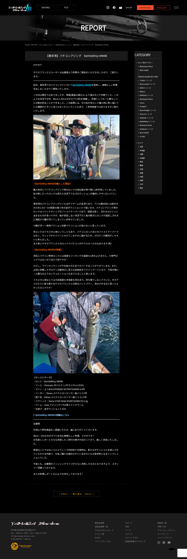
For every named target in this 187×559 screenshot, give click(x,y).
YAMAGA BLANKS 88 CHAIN (148, 76)
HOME (27, 45)
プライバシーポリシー (166, 530)
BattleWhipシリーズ (63, 45)
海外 (141, 188)
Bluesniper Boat (146, 125)
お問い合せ (162, 526)
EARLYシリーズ (145, 88)
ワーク (128, 530)
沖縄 (141, 154)
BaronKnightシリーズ (148, 110)
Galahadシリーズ (146, 129)
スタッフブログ (131, 537)
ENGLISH (162, 7)
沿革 (127, 526)
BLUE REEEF (144, 132)
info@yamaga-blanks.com (22, 536)
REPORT (34, 45)
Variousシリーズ (146, 114)
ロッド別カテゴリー (46, 45)
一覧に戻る (76, 493)
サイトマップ (163, 534)
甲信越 (142, 150)
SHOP (129, 7)
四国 (141, 180)
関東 (141, 165)
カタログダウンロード (104, 530)
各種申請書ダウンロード (135, 541)
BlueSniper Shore (146, 66)
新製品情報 (99, 523)
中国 (141, 176)
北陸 (141, 146)
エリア (140, 143)
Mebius (142, 91)
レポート (129, 534)
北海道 (142, 158)
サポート (129, 523)
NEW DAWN (144, 70)
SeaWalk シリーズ (146, 118)
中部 (141, 169)
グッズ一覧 (99, 534)
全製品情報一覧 (101, 526)
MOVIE (97, 537)
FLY (66, 7)
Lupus (142, 103)
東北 (141, 161)
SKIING (46, 7)
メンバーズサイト (164, 537)
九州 (141, 184)
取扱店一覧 (162, 523)
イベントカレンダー (103, 541)
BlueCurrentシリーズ (147, 84)
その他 (142, 136)
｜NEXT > (88, 493)
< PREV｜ (65, 493)
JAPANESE (145, 7)
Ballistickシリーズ (146, 95)
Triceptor (143, 106)
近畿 (141, 173)
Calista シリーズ (146, 80)
